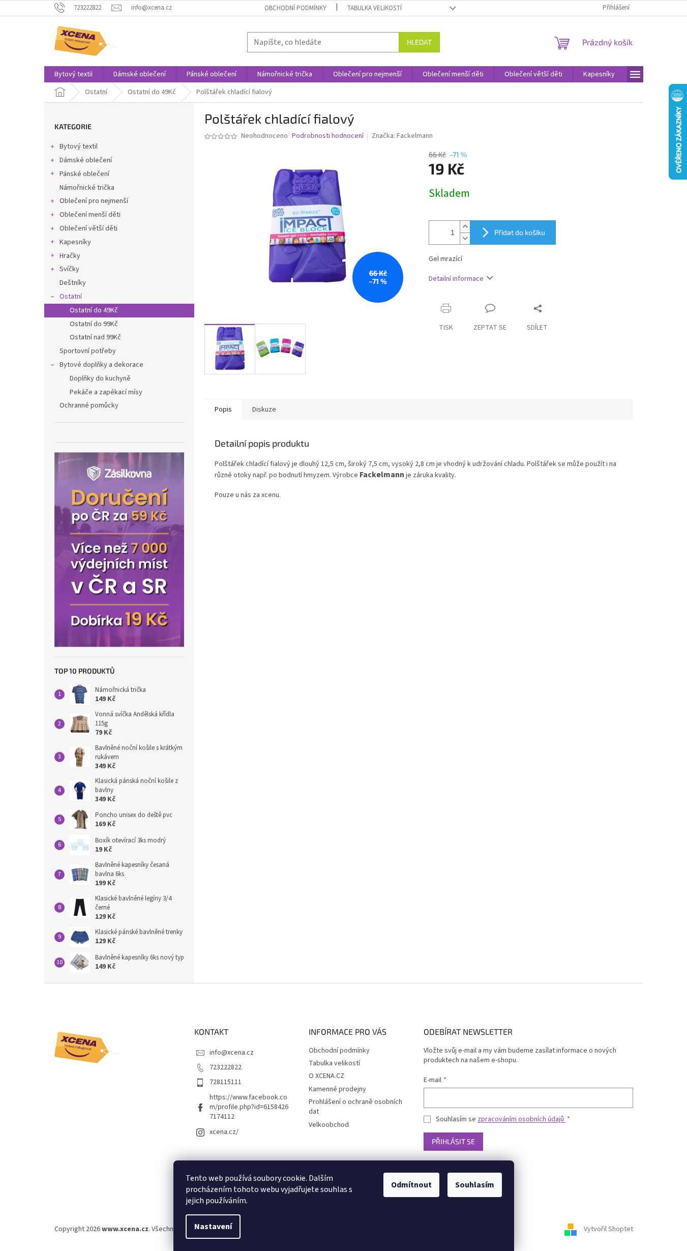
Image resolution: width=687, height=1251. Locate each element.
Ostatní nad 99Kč (95, 337)
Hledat (419, 42)
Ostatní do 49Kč (94, 310)
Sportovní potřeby (87, 351)
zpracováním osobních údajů (521, 1119)
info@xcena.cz (232, 1053)
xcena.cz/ (224, 1132)
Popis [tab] (223, 409)
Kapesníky (75, 242)
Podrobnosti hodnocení (328, 136)
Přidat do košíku (519, 232)
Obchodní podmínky (295, 8)
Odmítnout (411, 1184)
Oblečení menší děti (90, 215)
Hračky (69, 256)
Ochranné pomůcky (88, 405)
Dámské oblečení (85, 160)
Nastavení (213, 1226)
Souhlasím (474, 1184)
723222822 (226, 1067)
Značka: (402, 136)
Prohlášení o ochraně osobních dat (355, 1107)
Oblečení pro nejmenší (93, 201)
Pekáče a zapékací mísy (106, 392)
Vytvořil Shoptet (608, 1229)
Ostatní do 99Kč (94, 324)
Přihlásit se (453, 1141)
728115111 (226, 1082)
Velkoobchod (329, 1125)
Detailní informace (456, 279)
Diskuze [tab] (264, 409)
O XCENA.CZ (326, 1076)
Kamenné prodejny (337, 1089)
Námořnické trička (86, 188)
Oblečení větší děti (88, 228)
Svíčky (69, 269)
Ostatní (70, 297)
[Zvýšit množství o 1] (465, 226)
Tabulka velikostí (374, 8)
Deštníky (72, 283)
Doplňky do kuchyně (100, 378)
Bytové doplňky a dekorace (101, 365)
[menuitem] (73, 74)
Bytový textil (78, 146)
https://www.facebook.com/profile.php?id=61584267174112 (249, 1107)
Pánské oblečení (84, 174)
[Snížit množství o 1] (465, 238)
